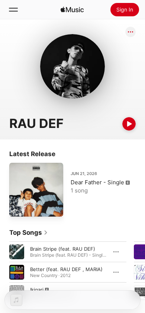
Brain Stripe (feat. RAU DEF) (62, 249)
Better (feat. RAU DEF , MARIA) (66, 269)
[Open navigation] (13, 9)
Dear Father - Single (97, 182)
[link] (28, 232)
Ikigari (37, 290)
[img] (72, 9)
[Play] (129, 124)
